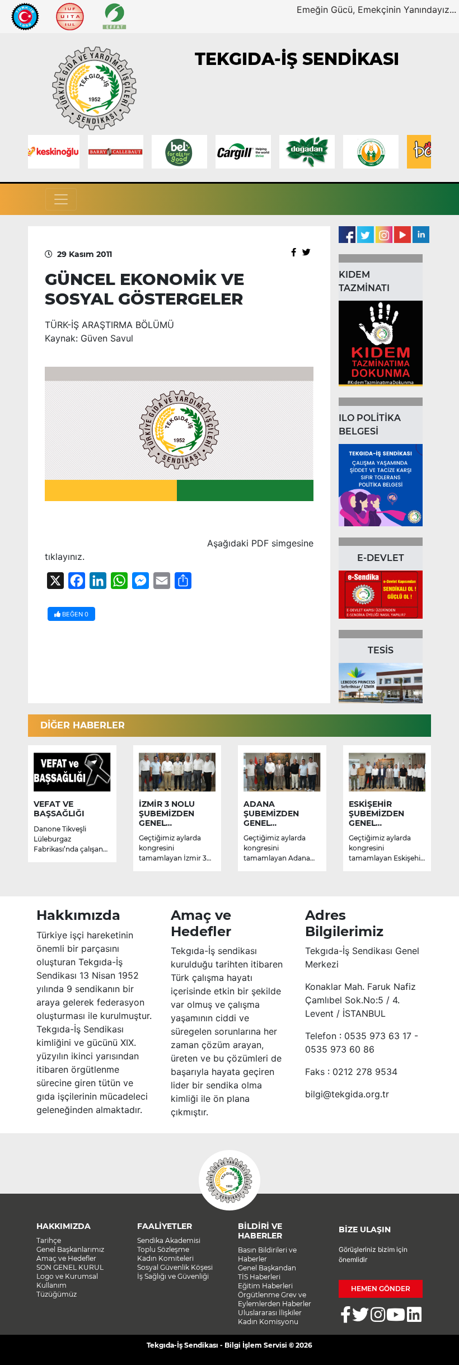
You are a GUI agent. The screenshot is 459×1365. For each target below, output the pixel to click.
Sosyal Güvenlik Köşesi (175, 1267)
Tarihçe (48, 1240)
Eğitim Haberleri (265, 1286)
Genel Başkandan (267, 1268)
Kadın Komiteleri (165, 1258)
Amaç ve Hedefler (66, 1258)
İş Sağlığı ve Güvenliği (173, 1276)
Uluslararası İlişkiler (270, 1312)
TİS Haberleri (259, 1277)
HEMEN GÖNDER (380, 1288)
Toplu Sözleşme (163, 1249)
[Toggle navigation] (61, 199)
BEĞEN (74, 614)
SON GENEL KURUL (70, 1267)
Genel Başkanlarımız (70, 1249)
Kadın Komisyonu (268, 1321)
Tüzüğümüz (56, 1294)
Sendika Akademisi (168, 1240)
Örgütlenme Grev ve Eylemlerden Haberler (274, 1299)
